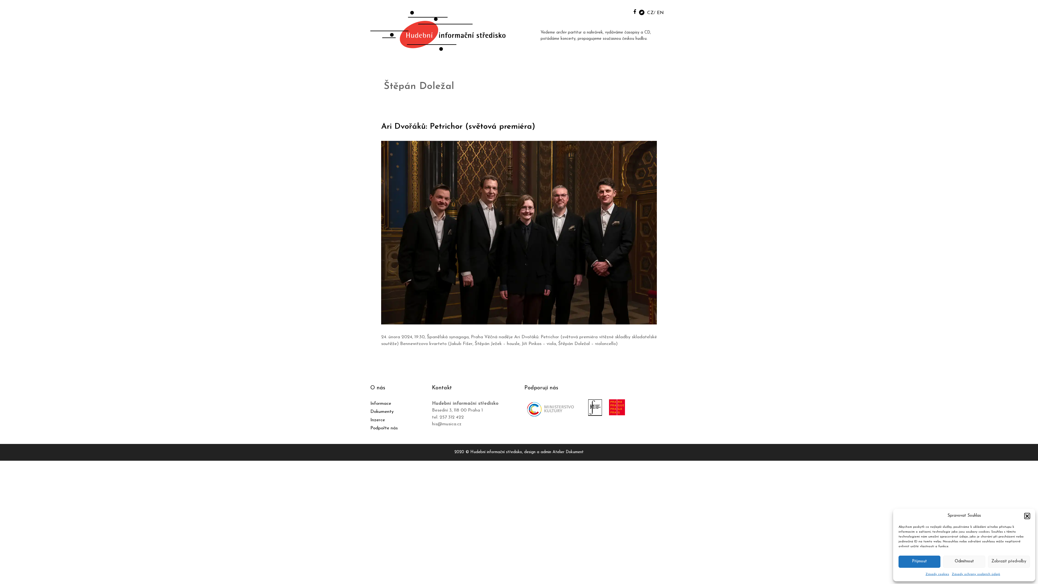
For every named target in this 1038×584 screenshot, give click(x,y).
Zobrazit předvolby (1009, 561)
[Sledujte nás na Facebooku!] (634, 11)
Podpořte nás (384, 428)
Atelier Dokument (568, 452)
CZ (650, 13)
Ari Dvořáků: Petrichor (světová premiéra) (458, 126)
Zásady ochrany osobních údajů (976, 574)
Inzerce (377, 420)
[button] (1027, 516)
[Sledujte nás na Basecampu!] (641, 12)
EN (660, 13)
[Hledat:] (622, 11)
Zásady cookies (937, 574)
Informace (380, 403)
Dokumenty (382, 411)
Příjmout (919, 561)
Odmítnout (964, 561)
